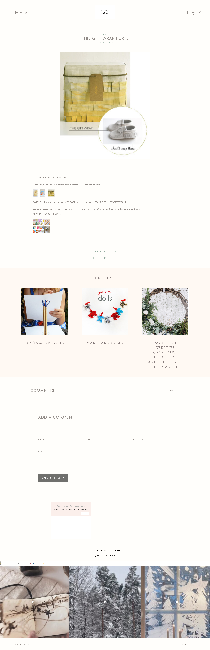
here (62, 202)
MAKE (105, 34)
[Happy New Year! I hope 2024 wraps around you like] (105, 602)
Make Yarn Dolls (105, 328)
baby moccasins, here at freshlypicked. (83, 184)
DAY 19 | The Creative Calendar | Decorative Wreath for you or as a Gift (165, 328)
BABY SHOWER (52, 214)
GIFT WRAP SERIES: (81, 209)
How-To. (140, 209)
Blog (191, 12)
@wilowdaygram (105, 555)
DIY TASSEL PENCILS (44, 328)
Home (21, 12)
